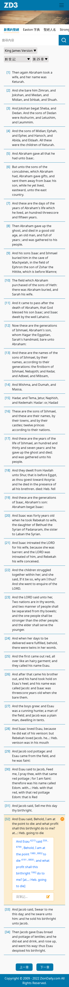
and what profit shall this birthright (32, 866)
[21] (7, 543)
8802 (40, 853)
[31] (7, 806)
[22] (7, 570)
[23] (7, 597)
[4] (8, 131)
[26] (7, 674)
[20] (7, 515)
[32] (7, 819)
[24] (7, 638)
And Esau (23, 841)
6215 (33, 840)
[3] (8, 108)
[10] (7, 280)
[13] (7, 353)
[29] (7, 751)
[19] (7, 497)
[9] (8, 253)
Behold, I (30, 848)
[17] (7, 438)
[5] (8, 153)
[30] (7, 769)
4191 (24, 859)
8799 (18, 847)
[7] (8, 203)
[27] (7, 706)
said (39, 841)
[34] (7, 932)
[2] (8, 90)
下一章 (44, 967)
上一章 (24, 967)
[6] (8, 167)
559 (45, 840)
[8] (8, 226)
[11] (7, 303)
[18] (7, 470)
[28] (7, 729)
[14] (7, 384)
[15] (7, 398)
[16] (7, 411)
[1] (8, 72)
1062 (33, 872)
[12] (7, 325)
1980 (32, 853)
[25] (7, 656)
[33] (7, 909)
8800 (31, 859)
